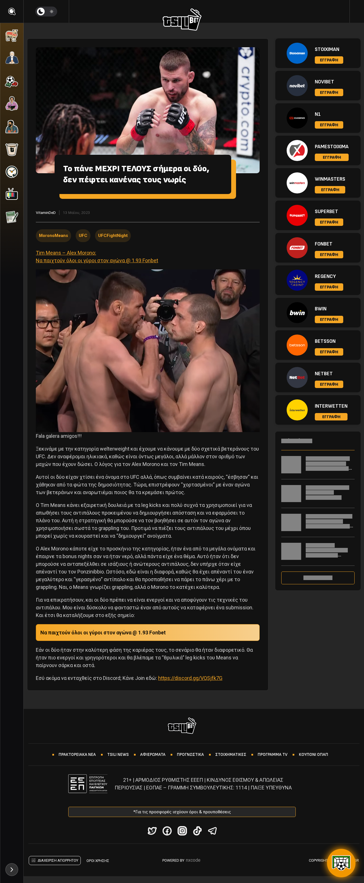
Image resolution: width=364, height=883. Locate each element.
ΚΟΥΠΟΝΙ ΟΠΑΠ (313, 754)
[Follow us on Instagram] (182, 831)
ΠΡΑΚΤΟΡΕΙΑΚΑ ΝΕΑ (77, 754)
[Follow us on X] (152, 831)
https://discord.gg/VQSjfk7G (190, 678)
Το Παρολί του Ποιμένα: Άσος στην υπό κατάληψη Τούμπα (327, 492)
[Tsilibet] (182, 20)
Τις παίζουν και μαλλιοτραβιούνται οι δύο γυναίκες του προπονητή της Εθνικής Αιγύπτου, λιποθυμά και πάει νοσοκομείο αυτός (329, 558)
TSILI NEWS (118, 754)
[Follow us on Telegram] (212, 831)
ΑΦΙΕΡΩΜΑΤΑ (153, 754)
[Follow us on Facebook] (167, 831)
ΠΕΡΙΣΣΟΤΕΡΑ (317, 577)
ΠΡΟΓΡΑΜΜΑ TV (273, 754)
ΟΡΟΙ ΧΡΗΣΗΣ (97, 861)
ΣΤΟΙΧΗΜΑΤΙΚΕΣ (230, 754)
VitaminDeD (46, 212)
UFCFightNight (113, 235)
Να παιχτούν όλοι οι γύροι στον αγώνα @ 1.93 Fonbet (103, 633)
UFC (83, 235)
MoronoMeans (53, 235)
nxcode (193, 860)
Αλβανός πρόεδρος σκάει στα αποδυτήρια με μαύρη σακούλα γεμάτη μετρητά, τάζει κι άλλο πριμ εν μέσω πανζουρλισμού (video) (329, 529)
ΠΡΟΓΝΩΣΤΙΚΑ (190, 754)
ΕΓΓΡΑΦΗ (329, 60)
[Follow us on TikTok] (197, 831)
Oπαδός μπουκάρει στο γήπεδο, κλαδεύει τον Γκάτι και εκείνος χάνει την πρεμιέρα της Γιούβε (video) (329, 468)
